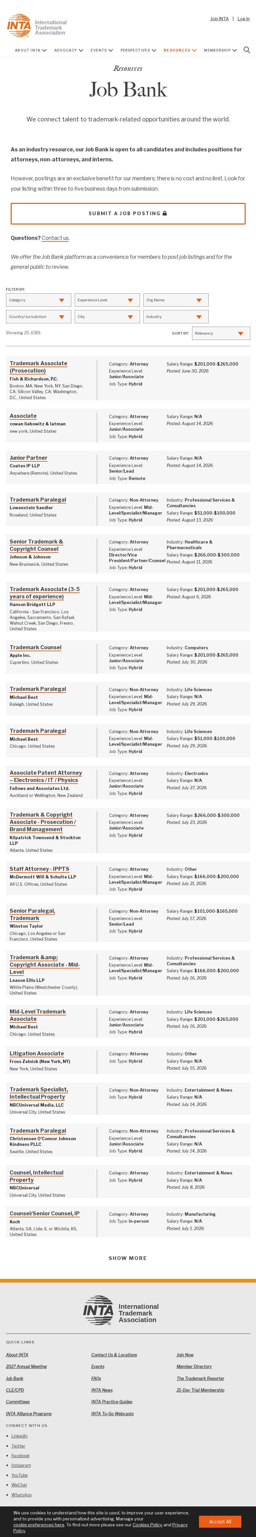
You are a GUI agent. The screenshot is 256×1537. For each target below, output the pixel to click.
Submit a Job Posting (125, 213)
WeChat (19, 1484)
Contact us (55, 238)
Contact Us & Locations (114, 1354)
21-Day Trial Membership (200, 1390)
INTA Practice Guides (111, 1401)
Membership (217, 50)
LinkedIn (19, 1436)
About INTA (28, 50)
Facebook (20, 1455)
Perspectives (135, 50)
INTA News (102, 1390)
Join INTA (219, 18)
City (81, 316)
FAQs (96, 1378)
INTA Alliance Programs (29, 1413)
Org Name (155, 300)
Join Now (185, 1354)
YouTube (19, 1475)
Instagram (21, 1465)
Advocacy (65, 50)
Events (99, 50)
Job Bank (14, 1378)
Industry (154, 316)
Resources (177, 50)
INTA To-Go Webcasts (112, 1413)
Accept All (220, 1521)
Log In (244, 18)
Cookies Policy (147, 1524)
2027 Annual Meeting (26, 1366)
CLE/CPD (15, 1390)
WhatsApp (21, 1494)
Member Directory (194, 1366)
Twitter (18, 1446)
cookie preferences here (38, 1524)
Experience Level (92, 300)
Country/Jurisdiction (27, 316)
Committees (18, 1401)
